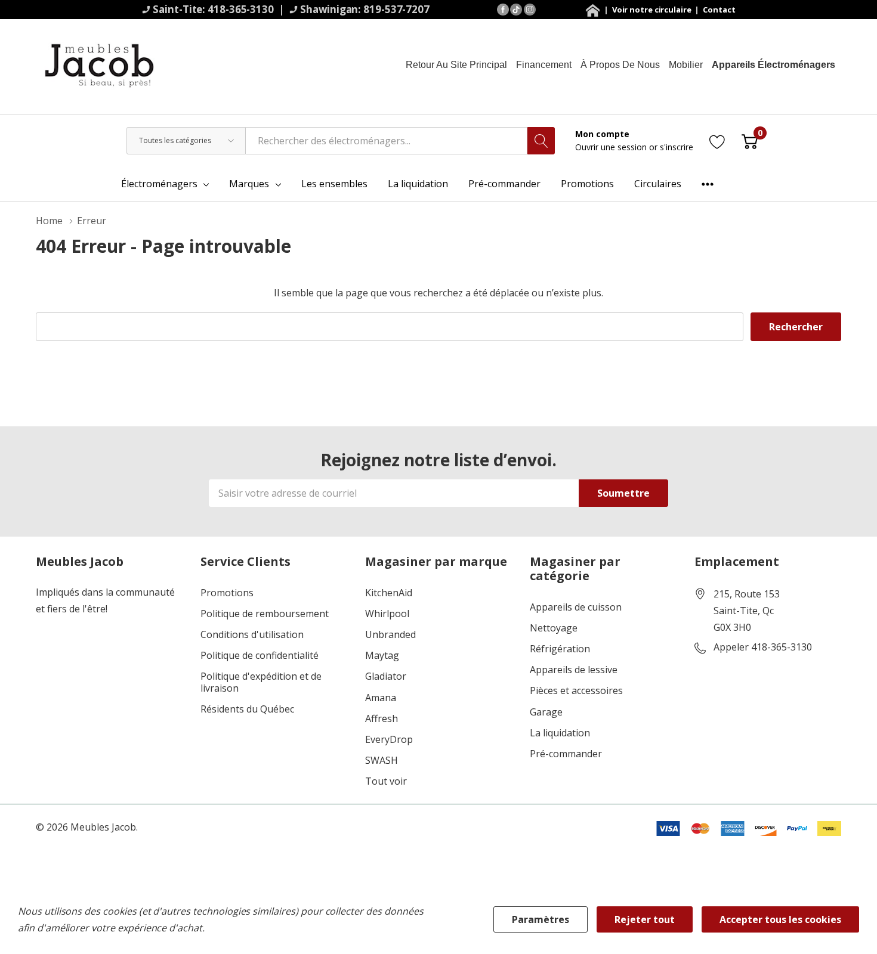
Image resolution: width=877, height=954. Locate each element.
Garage (546, 712)
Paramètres (540, 919)
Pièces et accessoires (576, 690)
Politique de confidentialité (259, 655)
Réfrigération (560, 649)
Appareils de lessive (573, 670)
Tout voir (386, 781)
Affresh (381, 718)
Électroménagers (159, 183)
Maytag (382, 655)
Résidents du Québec (247, 709)
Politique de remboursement (264, 614)
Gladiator (385, 676)
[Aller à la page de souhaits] (717, 140)
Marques (249, 183)
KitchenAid (388, 593)
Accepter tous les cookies (780, 919)
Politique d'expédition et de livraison (261, 682)
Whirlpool (387, 614)
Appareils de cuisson (576, 607)
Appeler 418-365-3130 (763, 647)
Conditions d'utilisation (252, 634)
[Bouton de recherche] (541, 140)
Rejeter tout (644, 919)
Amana (380, 698)
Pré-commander (566, 754)
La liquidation (560, 733)
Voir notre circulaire (652, 9)
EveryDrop (389, 739)
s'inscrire (676, 147)
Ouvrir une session (612, 147)
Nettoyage (554, 628)
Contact (719, 9)
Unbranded (390, 634)
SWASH (381, 760)
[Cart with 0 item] (750, 140)
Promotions (227, 593)
